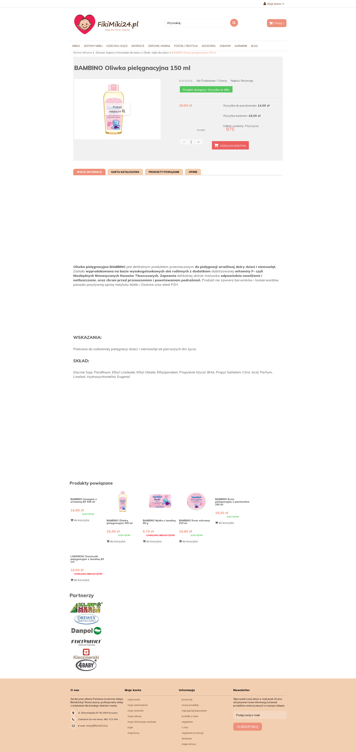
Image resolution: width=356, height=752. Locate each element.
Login (130, 727)
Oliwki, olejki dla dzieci (156, 52)
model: (201, 130)
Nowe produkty (190, 705)
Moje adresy (135, 716)
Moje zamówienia (138, 705)
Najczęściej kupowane (194, 710)
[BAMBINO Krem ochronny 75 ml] (196, 501)
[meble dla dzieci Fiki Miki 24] (106, 24)
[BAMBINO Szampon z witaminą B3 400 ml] (88, 490)
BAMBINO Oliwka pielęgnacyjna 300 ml (120, 522)
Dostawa (187, 738)
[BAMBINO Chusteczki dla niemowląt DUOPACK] (88, 548)
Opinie (193, 171)
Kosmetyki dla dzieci (129, 52)
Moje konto (134, 699)
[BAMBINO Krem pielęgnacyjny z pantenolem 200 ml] (232, 490)
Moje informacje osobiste (142, 721)
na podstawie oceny (212, 80)
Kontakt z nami (190, 716)
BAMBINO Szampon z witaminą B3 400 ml (83, 500)
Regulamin (187, 721)
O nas (185, 727)
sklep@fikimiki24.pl (97, 725)
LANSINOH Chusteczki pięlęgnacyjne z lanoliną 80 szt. (87, 559)
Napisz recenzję (242, 80)
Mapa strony (189, 744)
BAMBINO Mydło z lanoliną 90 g (159, 522)
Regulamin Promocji (192, 732)
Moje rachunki (136, 710)
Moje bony (133, 732)
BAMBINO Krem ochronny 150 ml (194, 522)
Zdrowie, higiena (105, 52)
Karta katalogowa (125, 171)
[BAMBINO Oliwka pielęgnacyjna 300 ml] (124, 501)
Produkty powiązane (164, 171)
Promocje (187, 699)
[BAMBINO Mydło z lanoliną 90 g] (160, 501)
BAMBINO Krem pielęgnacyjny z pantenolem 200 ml (232, 502)
